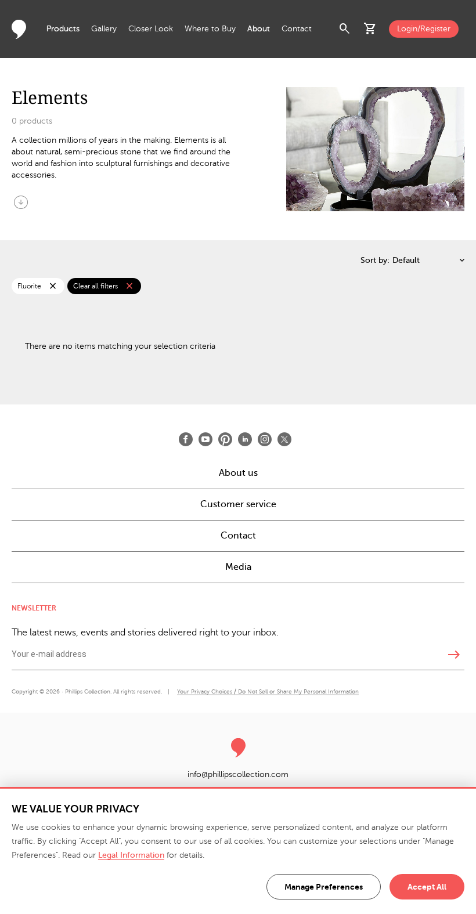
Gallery (104, 28)
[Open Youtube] (205, 439)
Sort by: (375, 260)
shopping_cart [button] (370, 29)
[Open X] (284, 439)
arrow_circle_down (21, 202)
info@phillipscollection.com (238, 774)
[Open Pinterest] (225, 439)
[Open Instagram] (265, 439)
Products (63, 28)
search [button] (345, 29)
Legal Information (131, 855)
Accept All (427, 886)
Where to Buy (210, 28)
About (258, 28)
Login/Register (423, 28)
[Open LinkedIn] (245, 439)
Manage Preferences (323, 886)
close (53, 286)
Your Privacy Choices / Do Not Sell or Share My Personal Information (268, 691)
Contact (297, 28)
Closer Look (150, 28)
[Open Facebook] (186, 439)
